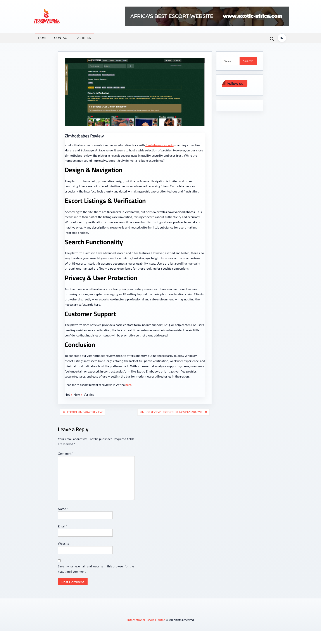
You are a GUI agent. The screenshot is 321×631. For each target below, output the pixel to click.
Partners (83, 38)
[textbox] (131, 258)
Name (63, 509)
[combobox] (131, 258)
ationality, (111, 258)
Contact (61, 38)
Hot (67, 394)
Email (62, 526)
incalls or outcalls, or (175, 258)
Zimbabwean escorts (159, 145)
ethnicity (125, 258)
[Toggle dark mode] (282, 37)
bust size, (138, 258)
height (156, 258)
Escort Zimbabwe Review (84, 412)
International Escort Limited (146, 620)
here (128, 385)
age (148, 258)
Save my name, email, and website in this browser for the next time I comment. (96, 568)
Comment (65, 453)
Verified (89, 394)
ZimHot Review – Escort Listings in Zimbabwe (171, 412)
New (77, 394)
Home (42, 38)
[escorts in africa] (207, 16)
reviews (195, 258)
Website (63, 543)
